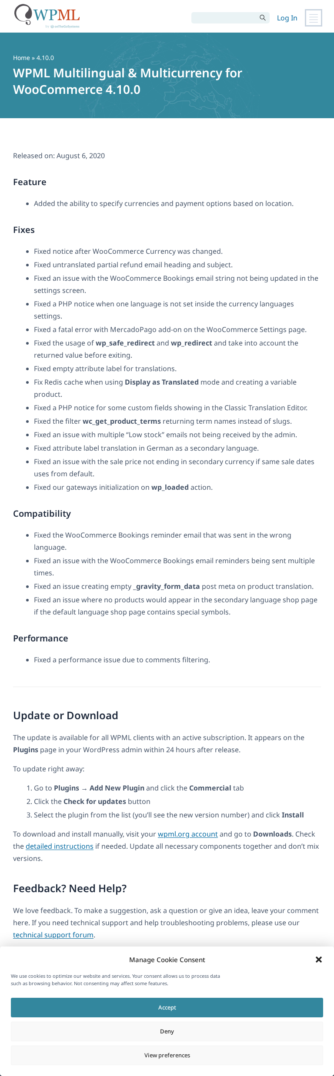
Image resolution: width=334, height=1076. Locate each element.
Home (21, 57)
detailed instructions (60, 846)
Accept (167, 1007)
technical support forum (53, 935)
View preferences (167, 1055)
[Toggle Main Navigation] (313, 18)
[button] (318, 959)
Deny (167, 1031)
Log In (287, 18)
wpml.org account (188, 834)
